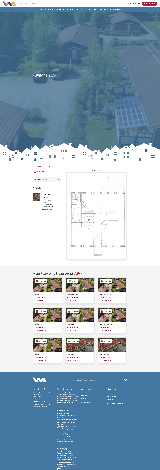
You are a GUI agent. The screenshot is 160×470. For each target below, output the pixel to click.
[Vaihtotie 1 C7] (48, 345)
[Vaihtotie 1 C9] (112, 345)
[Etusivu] (40, 379)
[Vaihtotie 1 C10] (112, 315)
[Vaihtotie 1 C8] (80, 345)
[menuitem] (40, 9)
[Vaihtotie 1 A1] (48, 285)
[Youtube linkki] (125, 380)
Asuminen (59, 9)
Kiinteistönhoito (72, 9)
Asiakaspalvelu (104, 9)
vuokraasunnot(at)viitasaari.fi (41, 406)
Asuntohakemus (149, 3)
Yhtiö (94, 9)
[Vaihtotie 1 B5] (80, 315)
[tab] (47, 179)
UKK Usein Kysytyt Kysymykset (116, 403)
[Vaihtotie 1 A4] (48, 315)
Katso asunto (39, 300)
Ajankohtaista (118, 9)
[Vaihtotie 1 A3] (112, 285)
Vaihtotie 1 (41, 167)
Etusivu (39, 9)
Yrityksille (84, 9)
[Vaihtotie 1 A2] (80, 285)
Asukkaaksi (49, 9)
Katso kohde (46, 210)
